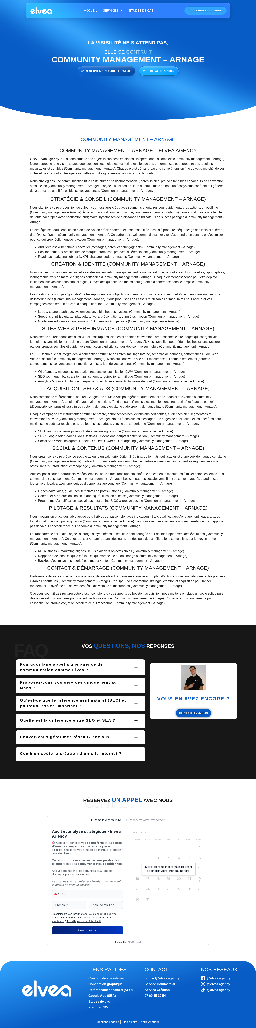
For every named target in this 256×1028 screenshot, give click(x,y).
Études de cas (141, 10)
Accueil (90, 10)
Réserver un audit (208, 10)
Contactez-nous (193, 713)
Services (110, 10)
